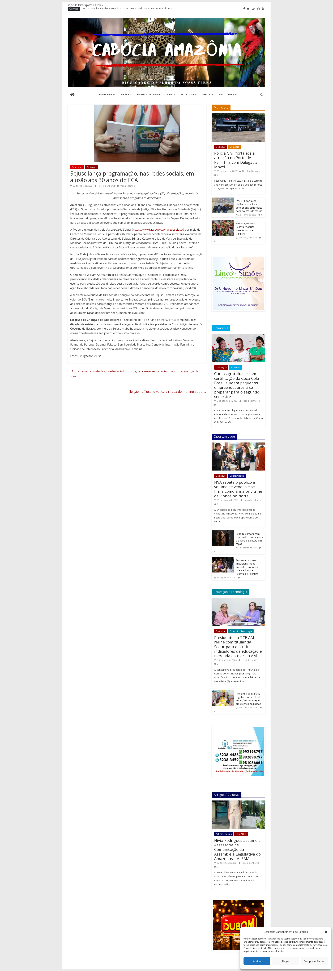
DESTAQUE (221, 367)
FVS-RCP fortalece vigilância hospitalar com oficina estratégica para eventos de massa (249, 206)
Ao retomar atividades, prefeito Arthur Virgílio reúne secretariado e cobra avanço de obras (133, 373)
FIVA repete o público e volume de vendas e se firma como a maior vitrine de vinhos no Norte (238, 489)
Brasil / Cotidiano (149, 94)
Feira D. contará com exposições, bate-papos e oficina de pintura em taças (249, 539)
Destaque (91, 167)
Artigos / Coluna (224, 834)
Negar (285, 961)
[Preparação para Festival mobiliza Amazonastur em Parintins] (223, 221)
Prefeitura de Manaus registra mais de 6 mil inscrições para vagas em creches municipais (248, 698)
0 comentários (127, 185)
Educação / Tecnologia (241, 631)
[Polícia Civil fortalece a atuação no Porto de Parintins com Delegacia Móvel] (238, 115)
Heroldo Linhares (106, 185)
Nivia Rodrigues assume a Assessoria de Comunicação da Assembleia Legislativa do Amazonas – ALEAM (237, 849)
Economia (187, 94)
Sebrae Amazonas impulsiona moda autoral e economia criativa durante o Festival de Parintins (247, 567)
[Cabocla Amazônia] (72, 95)
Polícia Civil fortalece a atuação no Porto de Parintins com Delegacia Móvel (236, 159)
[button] (326, 931)
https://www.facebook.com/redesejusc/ (158, 229)
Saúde (171, 94)
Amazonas (105, 94)
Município (234, 146)
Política (126, 94)
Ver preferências (314, 961)
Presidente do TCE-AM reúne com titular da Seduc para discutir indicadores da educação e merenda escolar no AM (238, 646)
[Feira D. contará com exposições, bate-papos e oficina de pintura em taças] (223, 532)
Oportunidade (237, 475)
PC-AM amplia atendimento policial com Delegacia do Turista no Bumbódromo (127, 8)
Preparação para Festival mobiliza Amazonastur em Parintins (245, 228)
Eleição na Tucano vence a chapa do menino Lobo (167, 392)
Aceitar (257, 961)
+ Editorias (226, 94)
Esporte (207, 94)
